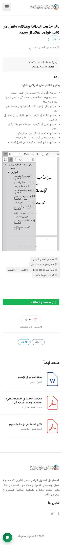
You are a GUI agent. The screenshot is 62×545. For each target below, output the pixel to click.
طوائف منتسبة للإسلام (43, 66)
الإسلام (11, 270)
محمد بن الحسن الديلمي (42, 47)
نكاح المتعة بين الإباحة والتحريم (25, 424)
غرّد (23, 342)
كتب (54, 39)
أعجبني (28, 319)
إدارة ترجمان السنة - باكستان (42, 264)
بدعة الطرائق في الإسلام (30, 377)
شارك (37, 342)
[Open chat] (7, 537)
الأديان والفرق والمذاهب (44, 275)
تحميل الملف (41, 302)
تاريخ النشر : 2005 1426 (43, 270)
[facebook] (58, 513)
